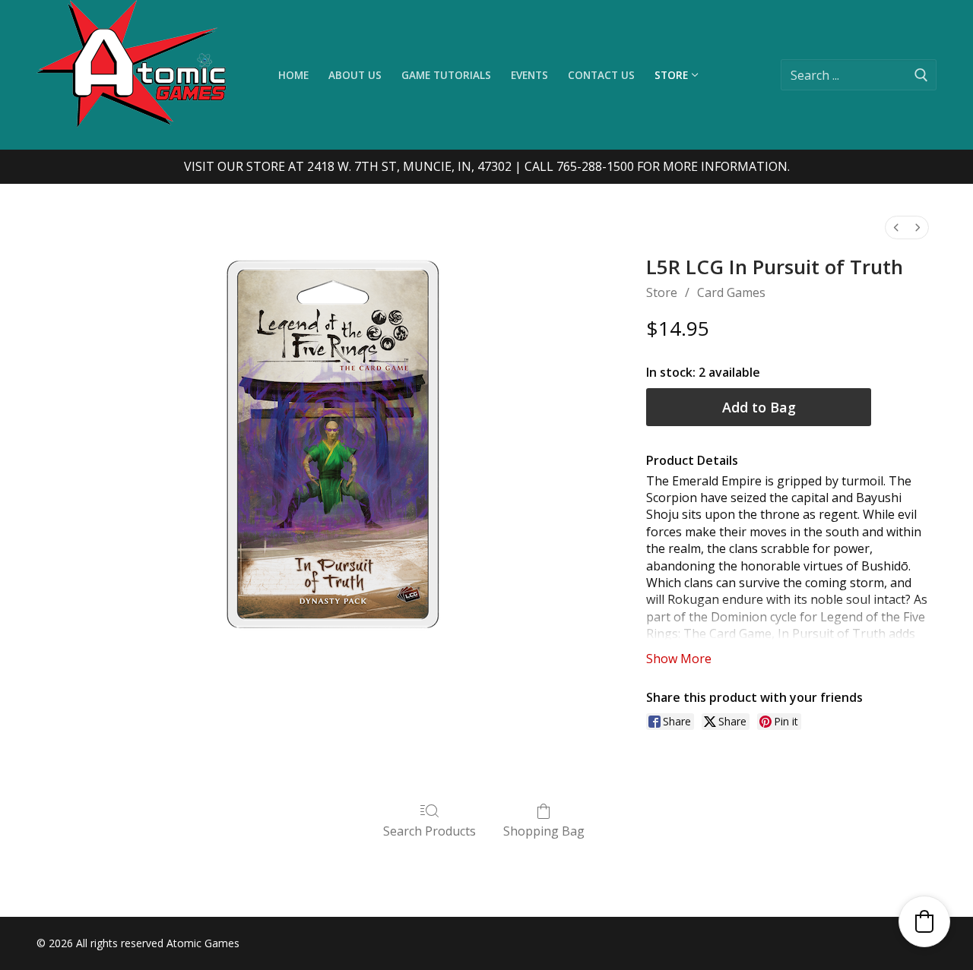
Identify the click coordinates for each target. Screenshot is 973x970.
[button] (924, 921)
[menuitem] (896, 227)
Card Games (731, 292)
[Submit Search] (921, 75)
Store (661, 292)
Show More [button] (679, 658)
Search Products (429, 831)
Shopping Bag (544, 831)
